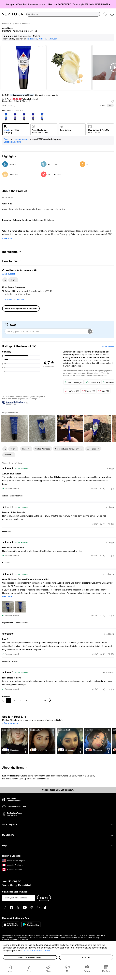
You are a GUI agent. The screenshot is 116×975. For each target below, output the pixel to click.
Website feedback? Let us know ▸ (58, 789)
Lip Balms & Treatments (21, 23)
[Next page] (50, 700)
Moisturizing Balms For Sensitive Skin (33, 775)
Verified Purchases (42, 449)
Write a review (107, 346)
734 (44, 700)
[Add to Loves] (112, 101)
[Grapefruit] (33, 117)
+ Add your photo (10, 723)
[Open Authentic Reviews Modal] (27, 402)
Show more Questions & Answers (21, 308)
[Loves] (105, 14)
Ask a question (25, 36)
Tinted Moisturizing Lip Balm (63, 775)
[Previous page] (3, 700)
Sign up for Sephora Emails (15, 892)
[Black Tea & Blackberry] (15, 117)
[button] (23, 950)
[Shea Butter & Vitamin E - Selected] (24, 117)
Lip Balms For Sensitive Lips (36, 778)
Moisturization (32, 39)
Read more (7, 596)
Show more (7, 238)
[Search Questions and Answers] (4, 279)
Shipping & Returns (12, 141)
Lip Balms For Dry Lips (12, 778)
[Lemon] (42, 117)
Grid (104, 105)
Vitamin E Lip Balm (85, 775)
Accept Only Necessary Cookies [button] (29, 957)
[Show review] (14, 428)
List (110, 105)
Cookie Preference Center (37, 950)
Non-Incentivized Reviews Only (67, 449)
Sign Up (44, 897)
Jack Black (7, 28)
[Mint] (6, 117)
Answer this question (14, 299)
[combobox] (63, 14)
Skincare (5, 23)
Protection (42, 39)
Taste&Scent (52, 39)
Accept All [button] (86, 957)
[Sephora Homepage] (12, 14)
